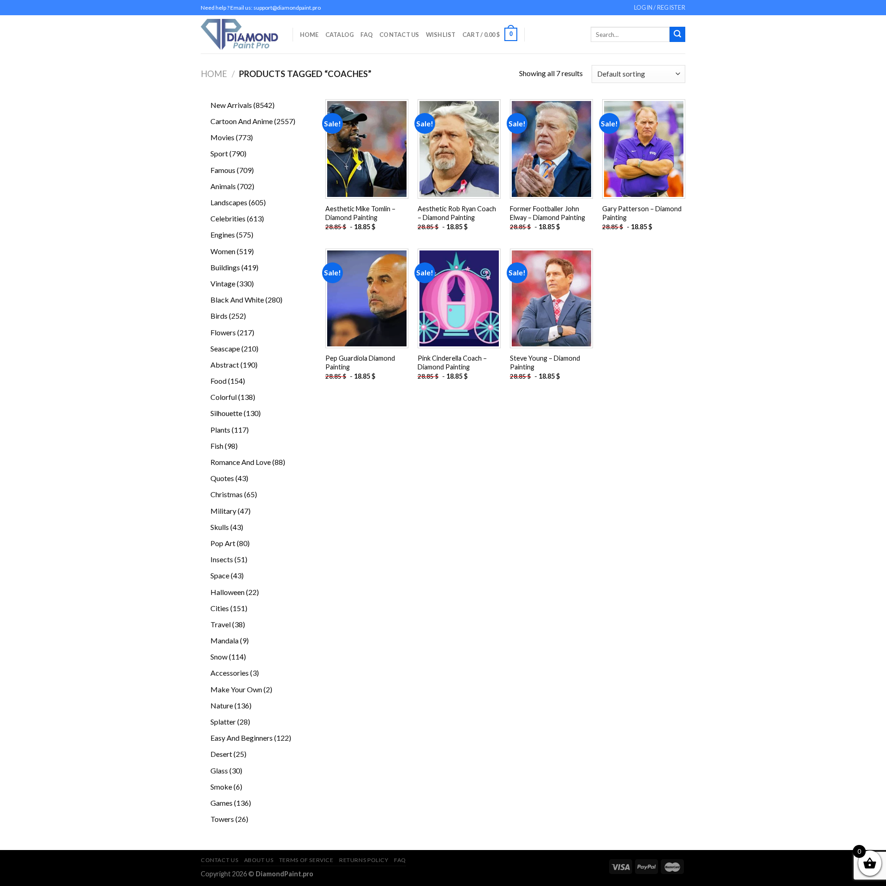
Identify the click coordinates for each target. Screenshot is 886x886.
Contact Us (399, 34)
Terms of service (306, 859)
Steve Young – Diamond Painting (545, 362)
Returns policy (364, 859)
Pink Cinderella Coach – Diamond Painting (452, 362)
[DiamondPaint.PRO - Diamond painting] (240, 34)
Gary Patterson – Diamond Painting (642, 213)
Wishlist (441, 34)
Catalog (339, 34)
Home (309, 34)
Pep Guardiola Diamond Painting (360, 362)
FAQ (366, 34)
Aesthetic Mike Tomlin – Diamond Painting (360, 213)
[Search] (677, 34)
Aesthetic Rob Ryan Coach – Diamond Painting (457, 213)
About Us (259, 859)
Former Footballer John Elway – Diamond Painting (547, 213)
